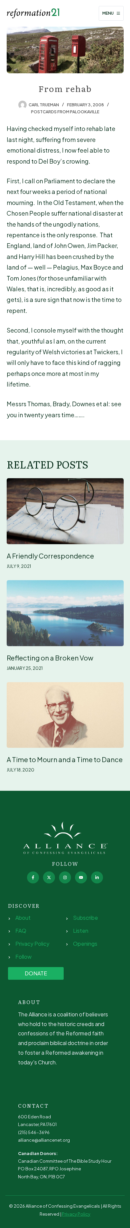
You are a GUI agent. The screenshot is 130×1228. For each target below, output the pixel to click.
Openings (85, 943)
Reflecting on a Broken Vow (50, 657)
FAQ (20, 930)
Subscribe (85, 917)
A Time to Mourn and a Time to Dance (65, 759)
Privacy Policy (32, 943)
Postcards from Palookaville (65, 111)
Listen (80, 930)
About (23, 917)
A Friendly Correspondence (50, 556)
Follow (23, 956)
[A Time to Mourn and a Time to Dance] (65, 715)
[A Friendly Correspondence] (65, 511)
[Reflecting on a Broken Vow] (65, 613)
